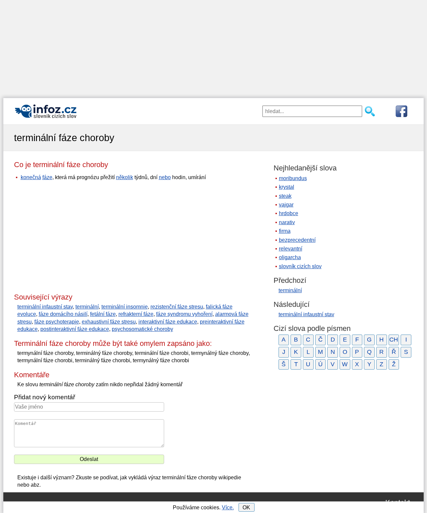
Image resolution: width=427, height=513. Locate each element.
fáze (47, 177)
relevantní (290, 248)
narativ (287, 222)
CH (393, 339)
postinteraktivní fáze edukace (74, 329)
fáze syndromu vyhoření (184, 314)
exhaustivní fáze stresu (109, 322)
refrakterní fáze (135, 314)
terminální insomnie (124, 307)
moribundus (293, 178)
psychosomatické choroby (142, 329)
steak (285, 196)
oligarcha (290, 257)
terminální (87, 307)
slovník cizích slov (300, 266)
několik (124, 177)
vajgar (286, 204)
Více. (228, 507)
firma (285, 231)
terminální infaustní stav (45, 307)
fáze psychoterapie (56, 322)
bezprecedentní (297, 240)
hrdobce (288, 213)
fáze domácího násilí (63, 314)
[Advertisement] (213, 46)
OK (246, 507)
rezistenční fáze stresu (176, 307)
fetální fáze (103, 314)
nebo (165, 177)
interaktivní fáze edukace (167, 322)
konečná (31, 177)
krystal (286, 187)
